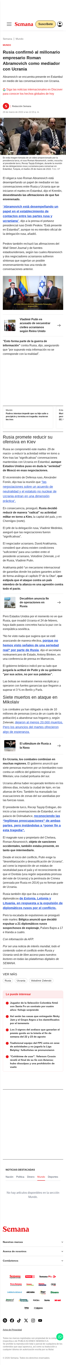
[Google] (5, 1320)
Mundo (19, 38)
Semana (7, 38)
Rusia (8, 980)
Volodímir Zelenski (41, 980)
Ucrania (21, 980)
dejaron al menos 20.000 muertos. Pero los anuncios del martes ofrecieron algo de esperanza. (33, 727)
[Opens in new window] (12, 1320)
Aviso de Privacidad (16, 1330)
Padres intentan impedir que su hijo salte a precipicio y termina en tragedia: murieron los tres (27, 416)
